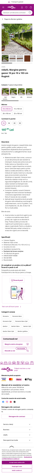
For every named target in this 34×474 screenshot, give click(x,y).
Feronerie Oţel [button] (7, 321)
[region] (17, 460)
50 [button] (9, 123)
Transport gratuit (17, 2)
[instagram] (7, 402)
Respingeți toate (17, 466)
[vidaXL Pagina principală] (11, 7)
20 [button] (14, 123)
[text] (7, 130)
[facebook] (3, 402)
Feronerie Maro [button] (17, 316)
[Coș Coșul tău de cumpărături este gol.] (31, 7)
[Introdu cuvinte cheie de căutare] (29, 12)
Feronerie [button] (6, 316)
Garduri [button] (5, 326)
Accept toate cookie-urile (17, 462)
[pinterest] (11, 402)
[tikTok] (14, 402)
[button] (5, 94)
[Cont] (22, 7)
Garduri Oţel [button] (27, 326)
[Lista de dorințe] (26, 7)
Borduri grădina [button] (22, 331)
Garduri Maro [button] (15, 326)
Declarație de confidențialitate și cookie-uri (17, 458)
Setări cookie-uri (17, 470)
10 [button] (3, 123)
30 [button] (20, 123)
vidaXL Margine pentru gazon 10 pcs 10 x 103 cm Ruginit (14, 73)
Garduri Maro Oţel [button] (8, 331)
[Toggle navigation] (3, 7)
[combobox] (16, 12)
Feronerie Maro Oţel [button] (21, 321)
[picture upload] (17, 293)
